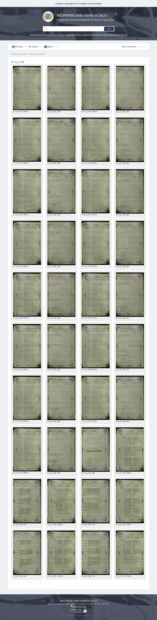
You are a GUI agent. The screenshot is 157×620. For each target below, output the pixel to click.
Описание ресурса (73, 35)
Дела (53, 46)
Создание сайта (76, 610)
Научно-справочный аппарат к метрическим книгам (105, 35)
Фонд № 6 (22, 54)
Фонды (21, 46)
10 (49, 582)
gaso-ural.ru (108, 19)
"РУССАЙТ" (78, 612)
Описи (37, 46)
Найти (109, 29)
